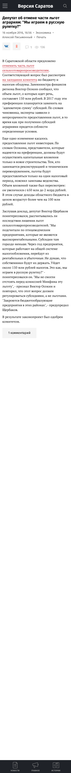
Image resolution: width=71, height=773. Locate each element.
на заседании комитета (19, 79)
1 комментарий (19, 333)
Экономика (43, 32)
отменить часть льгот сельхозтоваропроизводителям (25, 67)
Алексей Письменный (17, 37)
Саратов (35, 6)
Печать (41, 37)
